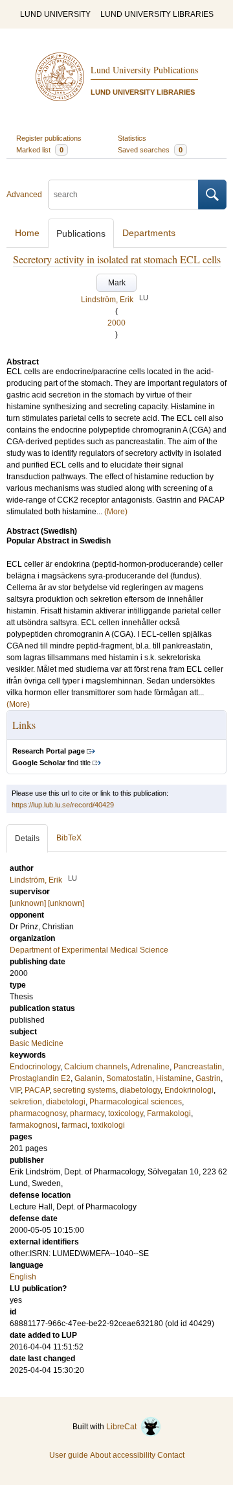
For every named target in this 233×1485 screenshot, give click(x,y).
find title (51, 762)
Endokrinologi (189, 1090)
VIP (15, 1090)
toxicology (125, 1113)
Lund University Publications (144, 70)
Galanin (88, 1078)
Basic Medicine (36, 1043)
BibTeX (69, 837)
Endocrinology (35, 1066)
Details (27, 838)
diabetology (140, 1090)
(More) (116, 511)
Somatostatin (129, 1078)
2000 (116, 322)
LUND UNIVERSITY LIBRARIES (157, 14)
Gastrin (208, 1078)
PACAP (37, 1090)
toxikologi (108, 1125)
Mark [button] (117, 282)
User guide (68, 1455)
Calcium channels (96, 1066)
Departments (148, 233)
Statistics (132, 138)
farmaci (74, 1125)
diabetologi (65, 1101)
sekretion (26, 1101)
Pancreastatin (197, 1066)
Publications (80, 233)
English (23, 1276)
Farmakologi (169, 1113)
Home (27, 233)
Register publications (49, 138)
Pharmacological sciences (135, 1101)
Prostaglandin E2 (40, 1078)
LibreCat (123, 1426)
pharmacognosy (38, 1113)
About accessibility (122, 1455)
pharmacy (87, 1113)
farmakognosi (34, 1125)
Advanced (24, 194)
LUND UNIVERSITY (55, 14)
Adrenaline (150, 1066)
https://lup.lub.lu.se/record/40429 (63, 805)
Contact (170, 1455)
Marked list (39, 150)
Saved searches (150, 150)
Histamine (174, 1078)
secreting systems (84, 1090)
